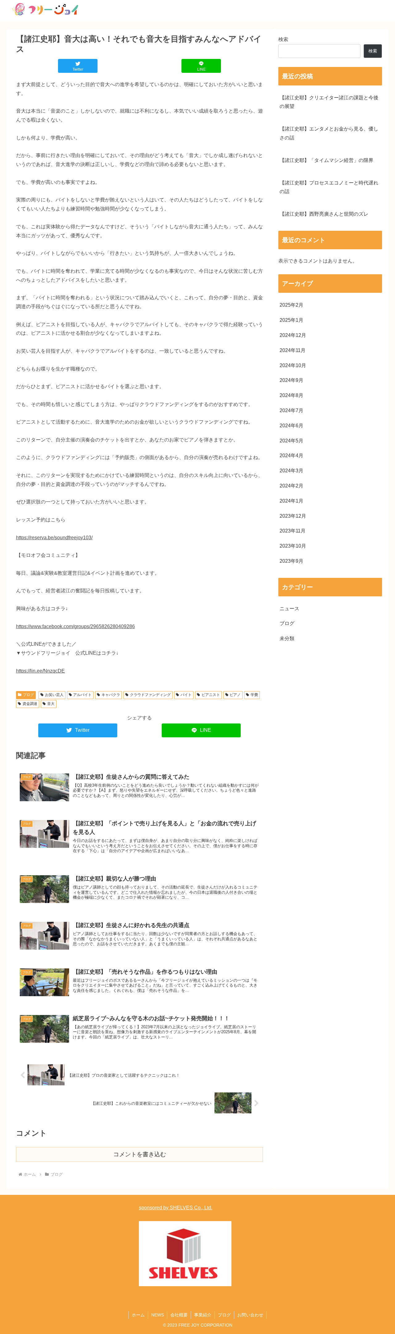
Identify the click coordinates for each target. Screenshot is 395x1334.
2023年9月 (291, 561)
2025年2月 (291, 305)
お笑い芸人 (54, 695)
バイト (186, 695)
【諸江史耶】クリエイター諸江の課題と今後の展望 (329, 102)
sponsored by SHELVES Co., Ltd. (175, 1207)
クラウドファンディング (150, 695)
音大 (51, 704)
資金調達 (30, 704)
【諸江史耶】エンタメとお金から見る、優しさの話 (329, 133)
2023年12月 (293, 516)
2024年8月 (291, 395)
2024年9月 (291, 380)
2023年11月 (293, 530)
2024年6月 (291, 425)
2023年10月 (293, 546)
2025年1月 (291, 320)
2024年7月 (291, 410)
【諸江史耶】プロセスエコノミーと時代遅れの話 (329, 187)
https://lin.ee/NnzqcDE (40, 670)
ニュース (289, 608)
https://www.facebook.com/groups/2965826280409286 (75, 626)
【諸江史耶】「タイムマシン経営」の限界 (326, 160)
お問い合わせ (250, 1314)
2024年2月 (291, 485)
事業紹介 (202, 1314)
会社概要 (179, 1314)
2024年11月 (293, 350)
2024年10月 (293, 365)
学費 (254, 695)
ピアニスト (211, 695)
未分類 (287, 638)
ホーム (138, 1314)
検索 (283, 39)
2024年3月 (291, 470)
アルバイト (82, 695)
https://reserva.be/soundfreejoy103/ (54, 537)
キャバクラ (111, 695)
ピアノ (235, 695)
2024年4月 (291, 455)
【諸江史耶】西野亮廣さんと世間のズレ (324, 214)
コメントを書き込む (139, 1154)
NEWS (157, 1314)
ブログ (28, 695)
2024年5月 (291, 440)
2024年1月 (291, 500)
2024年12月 (293, 335)
